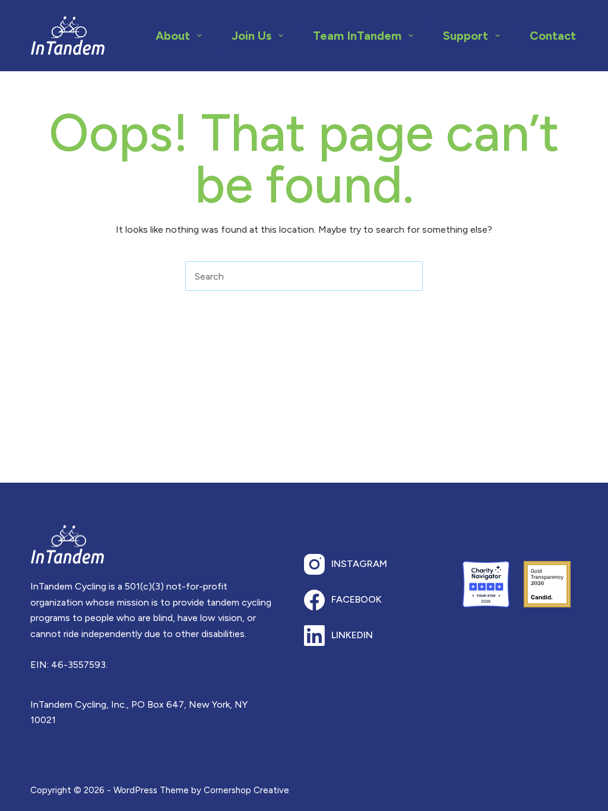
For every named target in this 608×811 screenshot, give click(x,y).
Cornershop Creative (246, 790)
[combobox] (290, 276)
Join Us (251, 35)
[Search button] (408, 276)
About (173, 35)
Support (465, 35)
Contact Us (561, 35)
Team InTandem (357, 35)
